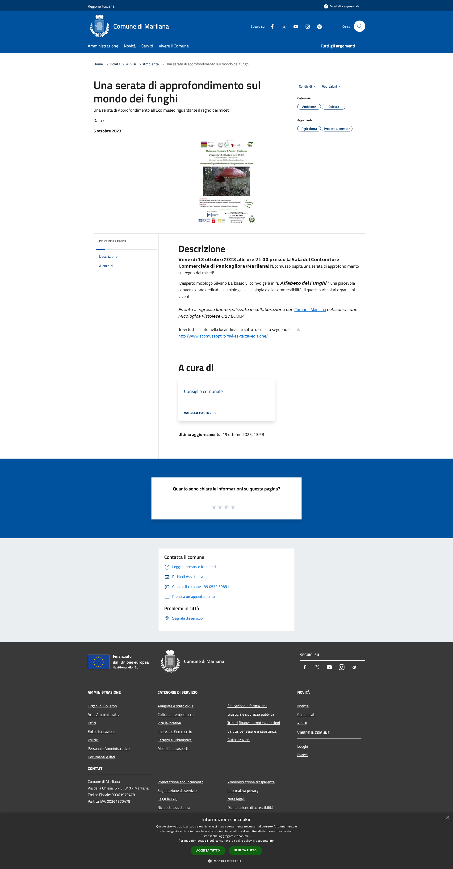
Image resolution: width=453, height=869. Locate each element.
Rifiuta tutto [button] (245, 850)
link (271, 841)
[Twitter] (282, 26)
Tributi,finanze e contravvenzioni (253, 723)
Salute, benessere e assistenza (252, 731)
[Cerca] (359, 26)
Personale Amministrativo (109, 748)
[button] (269, 346)
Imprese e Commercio (175, 731)
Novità (115, 64)
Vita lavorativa (169, 723)
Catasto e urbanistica (175, 740)
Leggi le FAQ (167, 799)
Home (98, 64)
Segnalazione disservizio (177, 790)
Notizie (303, 706)
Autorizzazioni (238, 739)
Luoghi (302, 746)
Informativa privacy (243, 790)
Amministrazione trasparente (251, 782)
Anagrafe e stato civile (175, 706)
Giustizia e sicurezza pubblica (250, 714)
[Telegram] (317, 26)
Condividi (306, 86)
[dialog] (226, 841)
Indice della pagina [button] (112, 241)
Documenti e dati (101, 757)
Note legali (236, 799)
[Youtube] (294, 26)
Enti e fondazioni (101, 731)
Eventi (302, 755)
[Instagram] (305, 26)
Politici (93, 740)
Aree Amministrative (104, 714)
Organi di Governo (102, 706)
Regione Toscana (101, 6)
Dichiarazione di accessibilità (250, 807)
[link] (310, 309)
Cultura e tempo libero (175, 714)
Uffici (92, 723)
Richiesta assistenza (174, 807)
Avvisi (131, 64)
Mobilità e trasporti (173, 748)
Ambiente (151, 64)
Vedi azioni (330, 86)
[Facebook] (270, 26)
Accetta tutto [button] (208, 850)
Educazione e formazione (247, 706)
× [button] (447, 817)
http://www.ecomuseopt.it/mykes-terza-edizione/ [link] (223, 336)
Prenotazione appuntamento (180, 782)
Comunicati (306, 714)
